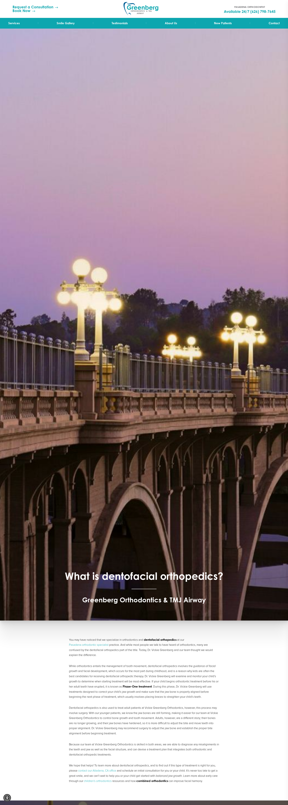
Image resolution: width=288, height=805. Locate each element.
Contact (274, 23)
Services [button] (14, 23)
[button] (7, 798)
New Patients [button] (223, 23)
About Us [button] (171, 23)
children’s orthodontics (98, 781)
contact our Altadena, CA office (97, 771)
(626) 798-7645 (263, 11)
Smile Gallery (66, 23)
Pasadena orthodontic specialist (88, 645)
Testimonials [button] (120, 23)
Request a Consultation (32, 7)
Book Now (21, 11)
